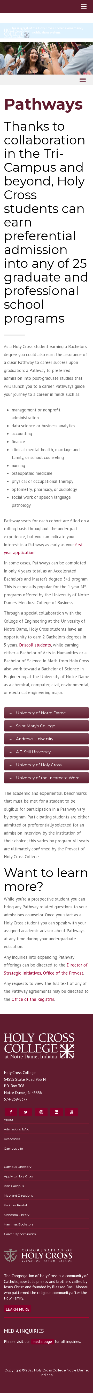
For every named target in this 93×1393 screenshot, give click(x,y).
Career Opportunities (20, 1234)
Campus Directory (18, 1167)
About (8, 1120)
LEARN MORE (17, 1309)
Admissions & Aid (16, 1129)
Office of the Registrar (33, 999)
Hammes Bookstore (18, 1224)
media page (42, 1341)
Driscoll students (35, 645)
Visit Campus (14, 1186)
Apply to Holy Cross (18, 1176)
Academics (12, 1139)
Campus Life (13, 1148)
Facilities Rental (15, 1205)
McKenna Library (16, 1215)
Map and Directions (18, 1195)
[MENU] (83, 79)
